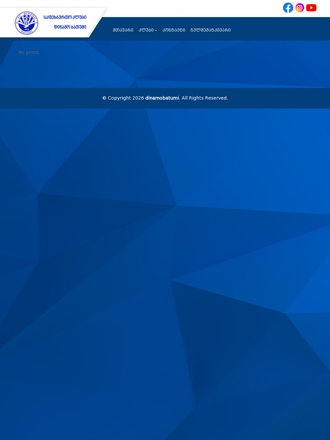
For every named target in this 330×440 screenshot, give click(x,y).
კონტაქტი (173, 30)
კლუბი (146, 30)
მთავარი (123, 30)
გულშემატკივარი (210, 30)
